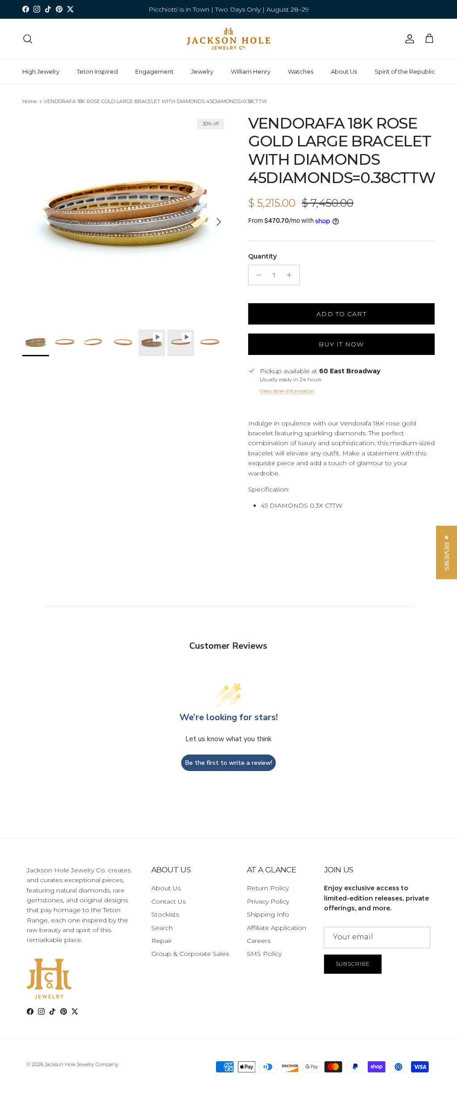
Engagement (154, 71)
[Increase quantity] (291, 275)
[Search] (27, 38)
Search (162, 928)
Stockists (165, 914)
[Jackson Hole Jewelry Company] (228, 39)
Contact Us (168, 901)
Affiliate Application (276, 928)
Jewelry (202, 71)
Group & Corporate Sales (190, 954)
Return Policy (268, 888)
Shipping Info (268, 914)
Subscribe (353, 963)
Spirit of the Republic (404, 71)
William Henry (250, 71)
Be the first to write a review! (228, 763)
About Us (344, 71)
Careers (258, 941)
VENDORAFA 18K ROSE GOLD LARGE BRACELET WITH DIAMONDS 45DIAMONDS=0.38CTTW (155, 101)
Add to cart (341, 314)
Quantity (262, 256)
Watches (300, 71)
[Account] (408, 38)
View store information (287, 391)
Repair (161, 941)
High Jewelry (40, 71)
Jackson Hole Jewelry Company (81, 1064)
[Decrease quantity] (256, 275)
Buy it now (341, 344)
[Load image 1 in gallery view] (125, 217)
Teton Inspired (97, 71)
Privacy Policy (268, 901)
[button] (446, 553)
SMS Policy (264, 954)
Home (29, 101)
